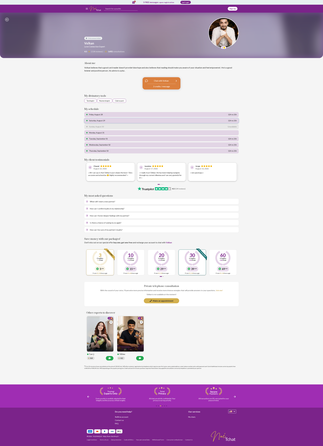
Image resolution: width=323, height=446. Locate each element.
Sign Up (233, 9)
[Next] (234, 172)
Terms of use (104, 440)
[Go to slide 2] (158, 405)
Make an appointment (163, 301)
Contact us (119, 420)
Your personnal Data (143, 440)
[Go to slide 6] (166, 405)
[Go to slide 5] (164, 405)
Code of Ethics (129, 440)
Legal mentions (92, 440)
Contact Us (189, 440)
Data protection (116, 440)
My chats (191, 417)
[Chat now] (109, 358)
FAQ (116, 423)
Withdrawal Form (158, 440)
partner (199, 368)
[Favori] (111, 322)
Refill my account (121, 417)
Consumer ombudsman (175, 440)
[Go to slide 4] (162, 405)
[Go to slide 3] (162, 184)
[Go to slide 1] (159, 184)
